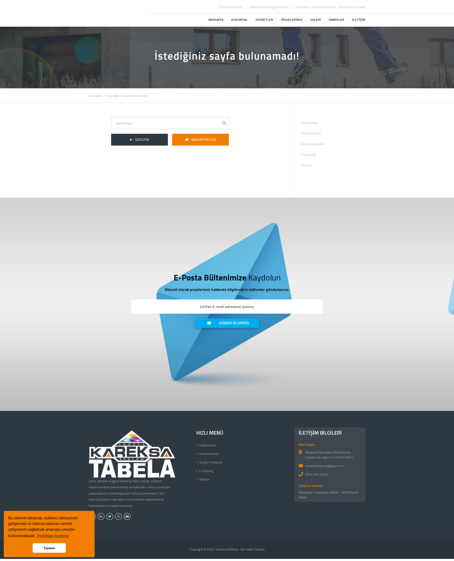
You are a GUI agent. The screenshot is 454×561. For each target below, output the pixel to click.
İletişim (306, 165)
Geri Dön (142, 139)
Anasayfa (95, 95)
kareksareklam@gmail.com (269, 6)
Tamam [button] (49, 548)
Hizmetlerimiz (311, 133)
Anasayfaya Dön (203, 139)
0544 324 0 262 (230, 6)
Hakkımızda (309, 122)
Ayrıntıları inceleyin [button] (53, 536)
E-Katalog (308, 154)
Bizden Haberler (313, 143)
